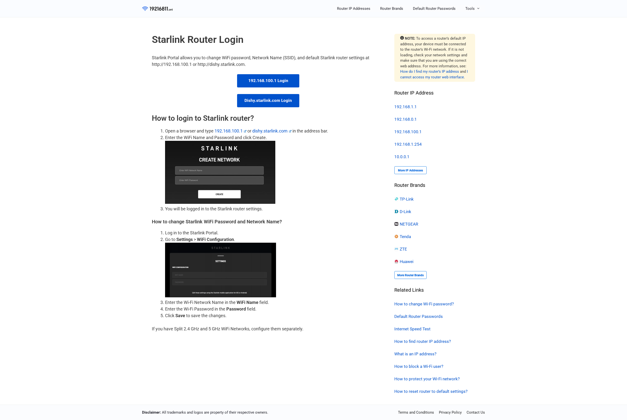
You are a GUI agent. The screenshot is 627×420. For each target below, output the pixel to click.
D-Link (405, 211)
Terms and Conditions (416, 412)
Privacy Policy (450, 412)
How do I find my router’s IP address (429, 71)
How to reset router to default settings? (431, 391)
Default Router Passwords (434, 8)
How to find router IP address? (422, 341)
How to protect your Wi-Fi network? (427, 378)
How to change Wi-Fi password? (424, 303)
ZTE (403, 249)
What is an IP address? (415, 353)
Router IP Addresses (353, 8)
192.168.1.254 (408, 144)
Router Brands (391, 8)
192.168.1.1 (405, 106)
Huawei (406, 261)
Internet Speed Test (412, 328)
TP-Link (407, 199)
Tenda (405, 236)
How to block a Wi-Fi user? (418, 366)
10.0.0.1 (402, 156)
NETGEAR (409, 224)
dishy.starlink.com (270, 130)
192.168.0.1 (405, 119)
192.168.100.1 (229, 130)
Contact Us (476, 412)
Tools (470, 8)
